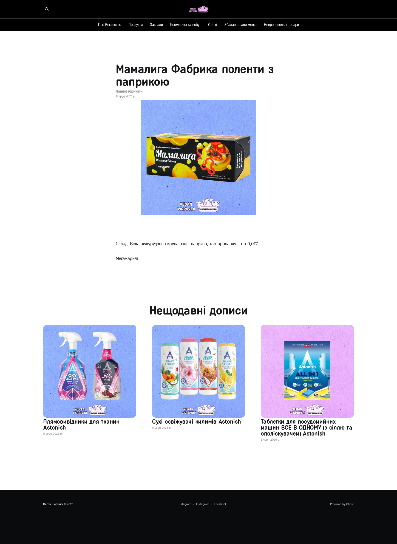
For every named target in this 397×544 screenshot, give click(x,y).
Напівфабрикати (129, 91)
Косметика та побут (185, 25)
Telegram (185, 504)
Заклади (156, 25)
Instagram (202, 504)
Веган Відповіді (53, 504)
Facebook (220, 504)
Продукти (135, 25)
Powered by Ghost (342, 504)
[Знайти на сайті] (47, 9)
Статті (212, 25)
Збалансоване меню (240, 25)
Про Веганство (109, 25)
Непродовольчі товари (281, 25)
